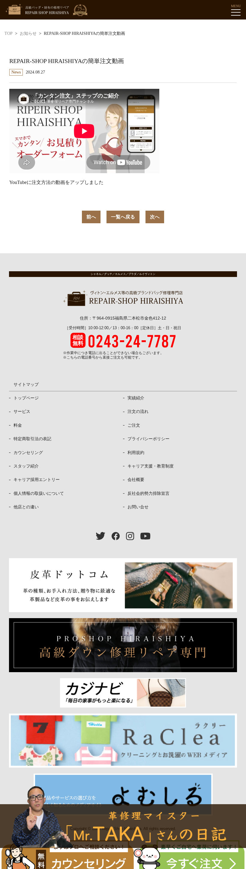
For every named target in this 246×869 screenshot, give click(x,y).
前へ (91, 216)
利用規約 (136, 452)
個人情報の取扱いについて (39, 493)
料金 (18, 425)
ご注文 (134, 425)
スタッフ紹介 (26, 466)
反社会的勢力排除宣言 (149, 493)
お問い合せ (138, 506)
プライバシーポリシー (149, 438)
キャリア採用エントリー (37, 479)
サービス (22, 411)
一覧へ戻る (123, 216)
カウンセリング (28, 452)
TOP (8, 34)
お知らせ (28, 34)
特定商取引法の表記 (32, 438)
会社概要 (136, 479)
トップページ (26, 397)
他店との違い (26, 506)
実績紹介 (136, 397)
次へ (155, 216)
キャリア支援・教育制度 (151, 466)
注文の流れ (138, 411)
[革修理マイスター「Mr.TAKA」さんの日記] (123, 826)
